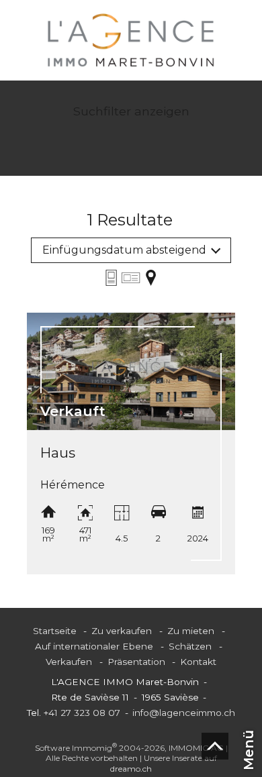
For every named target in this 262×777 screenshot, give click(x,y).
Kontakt (198, 661)
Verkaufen (69, 661)
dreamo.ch (131, 769)
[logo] (131, 40)
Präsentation (136, 661)
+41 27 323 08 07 (82, 712)
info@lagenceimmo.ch (183, 712)
